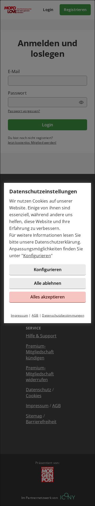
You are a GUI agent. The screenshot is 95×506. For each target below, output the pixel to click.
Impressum (19, 315)
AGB (35, 315)
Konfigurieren (37, 256)
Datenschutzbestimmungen (63, 315)
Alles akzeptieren (47, 297)
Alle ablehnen (47, 283)
